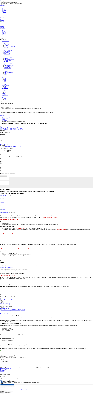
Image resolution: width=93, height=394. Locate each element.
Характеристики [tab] (3, 146)
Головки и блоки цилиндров (9, 59)
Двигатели (6, 58)
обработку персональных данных (5, 186)
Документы (4, 12)
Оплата (3, 8)
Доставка (3, 7)
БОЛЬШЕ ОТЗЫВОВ (2, 115)
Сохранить (2, 383)
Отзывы (3, 35)
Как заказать (4, 10)
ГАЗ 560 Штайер (7, 51)
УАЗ (5, 79)
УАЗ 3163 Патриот (7, 53)
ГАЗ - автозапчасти (5, 41)
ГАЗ (5, 78)
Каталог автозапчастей (6, 117)
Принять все (2, 392)
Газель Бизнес (6, 43)
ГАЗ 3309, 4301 (6, 49)
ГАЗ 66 (5, 48)
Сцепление (4, 91)
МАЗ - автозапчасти (5, 75)
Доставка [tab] (10, 146)
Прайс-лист (4, 11)
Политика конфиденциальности (5, 368)
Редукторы (6, 61)
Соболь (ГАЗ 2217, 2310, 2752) (9, 42)
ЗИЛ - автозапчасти (5, 56)
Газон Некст (6, 45)
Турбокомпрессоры (7, 68)
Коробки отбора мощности (6, 89)
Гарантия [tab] (16, 146)
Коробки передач (5, 77)
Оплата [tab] (13, 146)
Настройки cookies (3, 369)
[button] (2, 28)
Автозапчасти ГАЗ (5, 118)
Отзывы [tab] (7, 146)
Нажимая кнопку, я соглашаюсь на (6, 186)
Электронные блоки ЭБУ (8, 66)
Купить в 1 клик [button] (7, 303)
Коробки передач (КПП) (8, 57)
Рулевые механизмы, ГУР (8, 72)
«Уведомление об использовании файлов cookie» (29, 389)
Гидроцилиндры (5, 95)
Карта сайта (2, 371)
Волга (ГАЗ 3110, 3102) (8, 50)
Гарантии (3, 9)
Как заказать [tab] (20, 146)
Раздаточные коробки (7, 60)
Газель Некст (6, 44)
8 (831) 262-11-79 (3, 27)
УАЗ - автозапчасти (5, 52)
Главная (3, 116)
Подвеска (5, 73)
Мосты (5, 70)
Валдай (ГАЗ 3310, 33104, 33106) (9, 46)
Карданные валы (7, 69)
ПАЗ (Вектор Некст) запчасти (7, 62)
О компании (4, 34)
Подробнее (2, 303)
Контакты (4, 13)
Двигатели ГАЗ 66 (5, 120)
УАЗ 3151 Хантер (7, 54)
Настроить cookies (7, 392)
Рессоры (5, 74)
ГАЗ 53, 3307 (6, 47)
